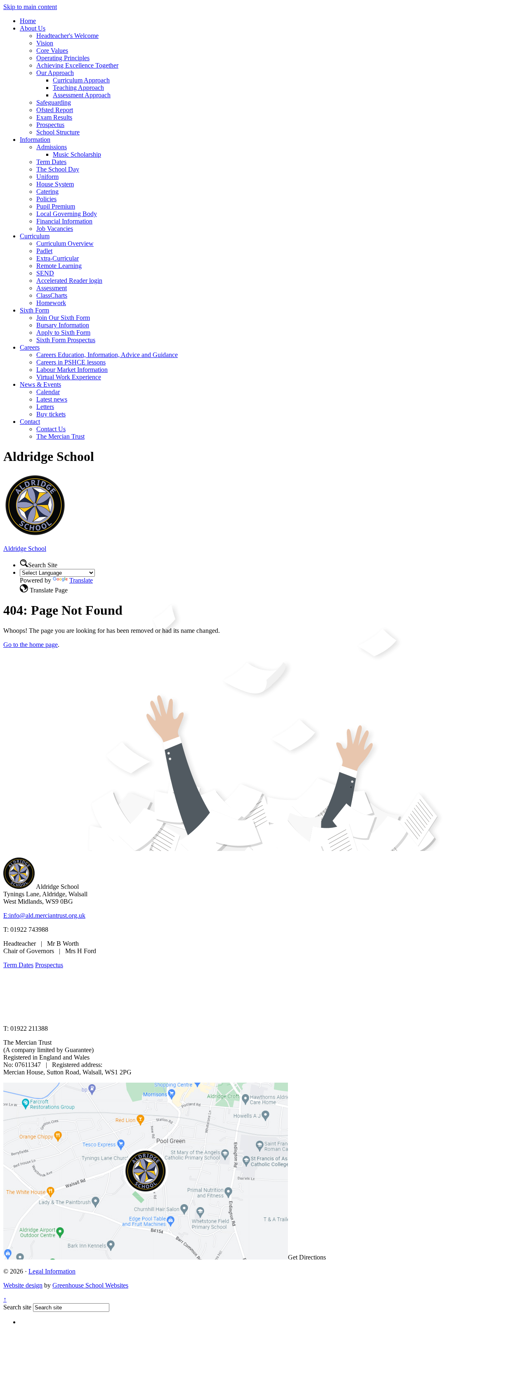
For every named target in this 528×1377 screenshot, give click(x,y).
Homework (51, 302)
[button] (24, 563)
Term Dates (51, 161)
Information (35, 139)
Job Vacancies (54, 228)
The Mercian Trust (60, 436)
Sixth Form (34, 310)
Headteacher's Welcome (67, 35)
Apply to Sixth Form (63, 332)
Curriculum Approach (81, 80)
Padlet (44, 250)
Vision (44, 43)
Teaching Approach (78, 87)
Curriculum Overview (65, 243)
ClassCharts (51, 295)
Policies (46, 198)
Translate (81, 580)
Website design (22, 1285)
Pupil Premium (55, 206)
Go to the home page (30, 644)
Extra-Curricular (57, 258)
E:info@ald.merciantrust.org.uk (44, 915)
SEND (45, 273)
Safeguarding (53, 102)
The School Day (57, 169)
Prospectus (50, 124)
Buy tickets (51, 414)
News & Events (40, 384)
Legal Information (51, 1271)
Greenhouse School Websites (90, 1285)
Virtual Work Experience (68, 377)
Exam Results (54, 117)
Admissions (51, 146)
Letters (45, 406)
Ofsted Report (54, 109)
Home (28, 20)
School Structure (58, 132)
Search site (17, 1307)
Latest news (51, 399)
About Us (32, 28)
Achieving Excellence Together (77, 65)
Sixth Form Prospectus (65, 339)
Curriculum (35, 236)
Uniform (47, 176)
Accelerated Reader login (69, 280)
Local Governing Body (66, 213)
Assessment (51, 287)
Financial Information (64, 221)
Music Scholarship (77, 154)
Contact (30, 421)
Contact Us (51, 428)
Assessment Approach (82, 95)
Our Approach (55, 72)
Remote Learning (59, 265)
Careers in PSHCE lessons (71, 362)
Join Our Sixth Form (63, 317)
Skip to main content (30, 6)
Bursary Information (62, 325)
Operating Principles (63, 57)
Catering (47, 191)
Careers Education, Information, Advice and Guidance (107, 354)
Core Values (52, 50)
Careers (30, 347)
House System (55, 184)
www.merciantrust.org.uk (149, 1014)
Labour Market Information (72, 369)
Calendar (48, 391)
